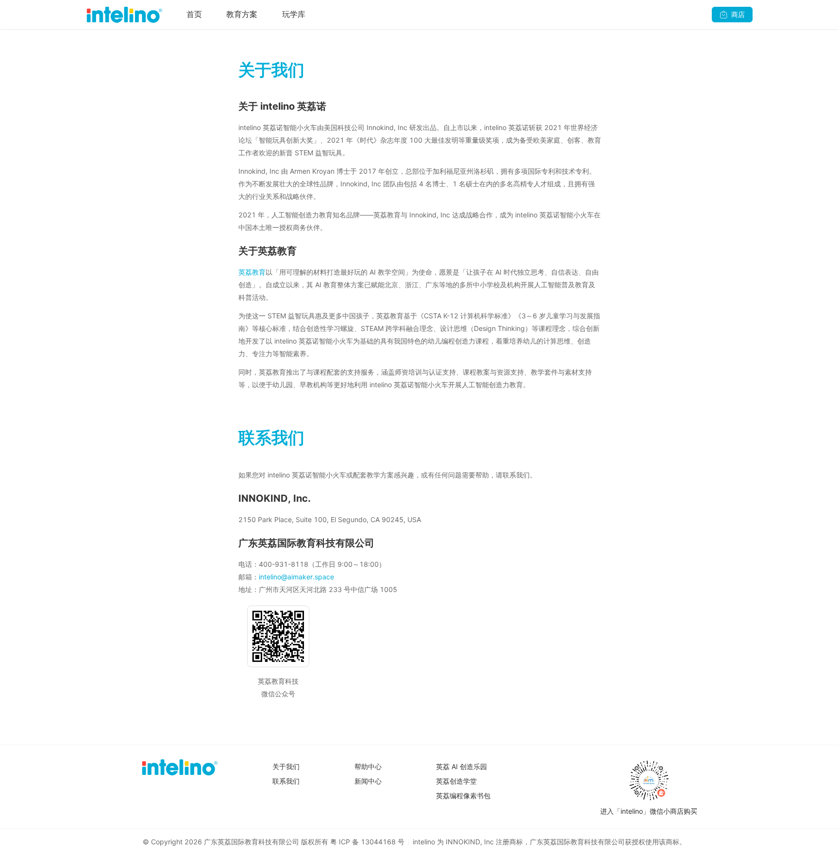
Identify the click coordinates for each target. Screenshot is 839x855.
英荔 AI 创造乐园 (461, 766)
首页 (194, 14)
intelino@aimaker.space (296, 577)
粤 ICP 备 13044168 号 (367, 842)
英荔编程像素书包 (463, 795)
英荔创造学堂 (456, 781)
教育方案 (241, 14)
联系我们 (286, 781)
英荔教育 (252, 272)
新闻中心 (368, 781)
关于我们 (286, 766)
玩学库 (293, 14)
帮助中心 (368, 766)
